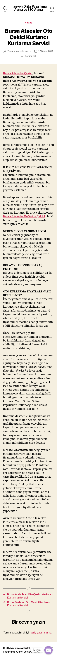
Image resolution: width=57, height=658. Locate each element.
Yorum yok (30, 55)
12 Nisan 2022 (46, 51)
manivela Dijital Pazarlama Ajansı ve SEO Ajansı (28, 8)
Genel (28, 23)
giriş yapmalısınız (41, 632)
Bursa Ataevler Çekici (17, 73)
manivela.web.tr (22, 51)
